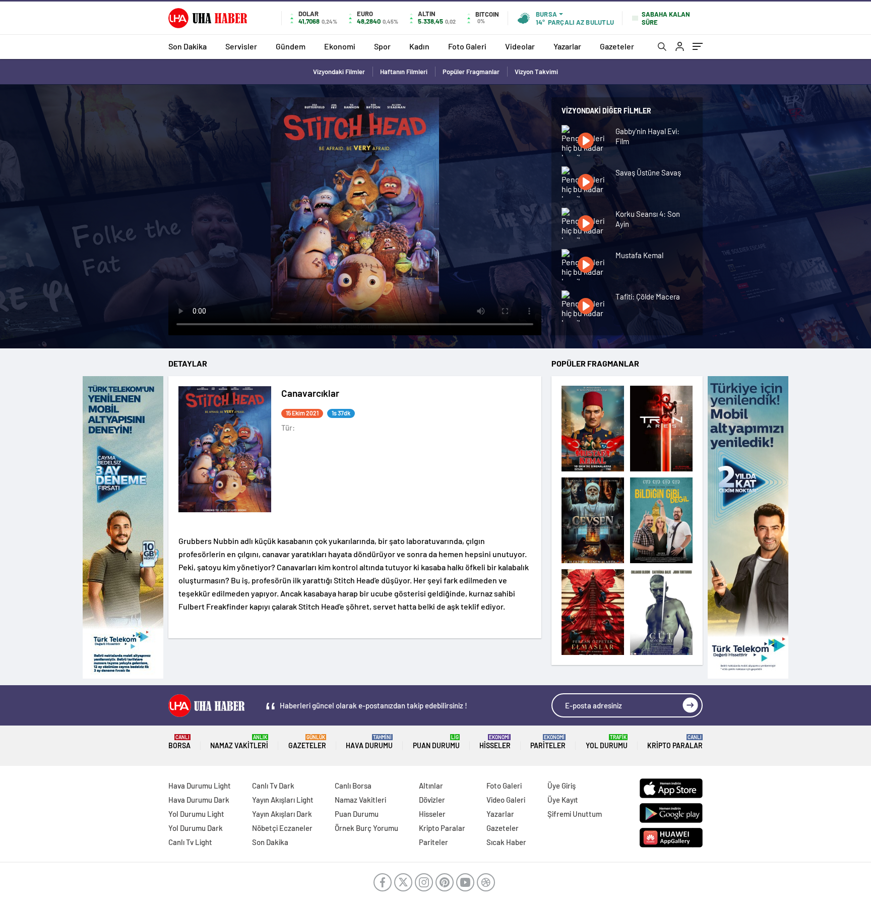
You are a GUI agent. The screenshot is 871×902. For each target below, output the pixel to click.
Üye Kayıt (562, 799)
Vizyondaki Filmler (339, 72)
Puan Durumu (436, 742)
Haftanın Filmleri (403, 72)
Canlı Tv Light (190, 842)
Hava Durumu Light (199, 785)
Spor (382, 46)
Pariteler (548, 742)
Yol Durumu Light (196, 813)
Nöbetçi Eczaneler (282, 827)
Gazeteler (617, 46)
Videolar (520, 46)
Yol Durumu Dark (195, 827)
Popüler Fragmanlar (471, 72)
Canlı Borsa (353, 785)
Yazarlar (567, 46)
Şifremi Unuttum (574, 813)
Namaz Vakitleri (239, 742)
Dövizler (432, 799)
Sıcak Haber (506, 842)
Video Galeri (505, 799)
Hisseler (495, 742)
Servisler (241, 46)
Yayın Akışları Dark (282, 813)
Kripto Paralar (675, 742)
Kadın (419, 46)
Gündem (290, 46)
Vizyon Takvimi (536, 72)
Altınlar (431, 785)
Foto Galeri (467, 46)
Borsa (179, 742)
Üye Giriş (561, 785)
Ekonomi (339, 46)
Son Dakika (187, 46)
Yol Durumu (607, 742)
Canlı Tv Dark (273, 785)
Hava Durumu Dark (198, 799)
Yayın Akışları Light (283, 799)
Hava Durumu (369, 742)
